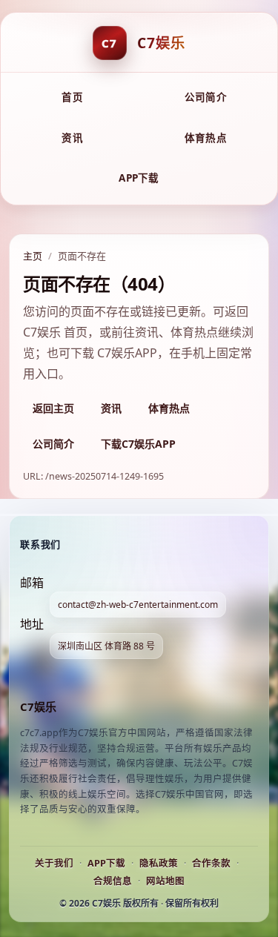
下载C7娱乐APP (138, 444)
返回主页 (53, 408)
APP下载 (139, 178)
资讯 (72, 138)
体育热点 (206, 138)
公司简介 (206, 97)
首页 (72, 97)
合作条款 (211, 863)
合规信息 (112, 881)
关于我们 (54, 863)
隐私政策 (158, 863)
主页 (32, 255)
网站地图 (165, 881)
